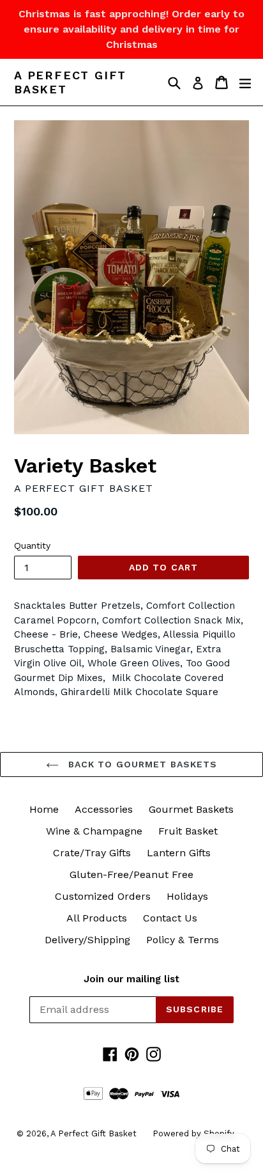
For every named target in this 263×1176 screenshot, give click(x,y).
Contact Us (170, 918)
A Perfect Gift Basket (70, 82)
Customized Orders (103, 896)
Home (44, 809)
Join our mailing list (131, 979)
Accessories (104, 809)
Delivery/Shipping (87, 940)
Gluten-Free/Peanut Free (131, 874)
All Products (96, 918)
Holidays (187, 896)
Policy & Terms (182, 940)
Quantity (32, 545)
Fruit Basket (188, 831)
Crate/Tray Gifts (92, 853)
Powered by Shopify (193, 1133)
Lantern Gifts (179, 853)
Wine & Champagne (94, 831)
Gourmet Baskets (191, 809)
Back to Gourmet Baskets (141, 764)
